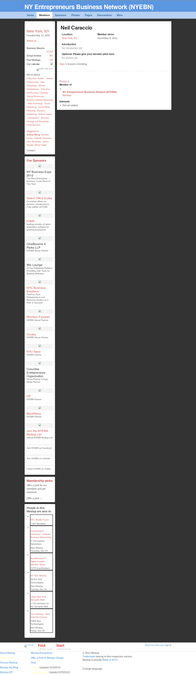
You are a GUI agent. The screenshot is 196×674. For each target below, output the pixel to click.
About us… (33, 40)
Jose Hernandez (34, 141)
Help (157, 645)
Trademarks (89, 656)
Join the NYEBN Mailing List (37, 432)
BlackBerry (34, 413)
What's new (150, 645)
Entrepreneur (33, 118)
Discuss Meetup (8, 662)
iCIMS (31, 221)
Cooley (31, 334)
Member (67, 95)
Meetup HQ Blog (9, 667)
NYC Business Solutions (36, 289)
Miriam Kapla (40, 145)
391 (40, 55)
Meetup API (6, 672)
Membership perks (40, 480)
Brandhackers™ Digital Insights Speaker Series (38, 561)
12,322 (40, 50)
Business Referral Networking (40, 100)
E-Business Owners (35, 78)
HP (29, 396)
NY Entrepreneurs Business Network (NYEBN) (90, 92)
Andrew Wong (33, 135)
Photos (75, 15)
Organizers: (33, 131)
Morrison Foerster (38, 317)
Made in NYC (109, 660)
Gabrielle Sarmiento (42, 138)
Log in (162, 645)
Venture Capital (45, 114)
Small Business (34, 125)
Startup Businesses (35, 96)
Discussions (104, 15)
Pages (88, 15)
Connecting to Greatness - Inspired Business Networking (40, 534)
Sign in (63, 64)
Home (30, 15)
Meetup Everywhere (42, 653)
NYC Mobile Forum (39, 520)
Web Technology (35, 103)
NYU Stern (34, 351)
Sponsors (60, 15)
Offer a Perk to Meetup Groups (47, 658)
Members (44, 15)
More (120, 15)
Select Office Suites (39, 198)
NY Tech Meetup (38, 575)
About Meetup (7, 653)
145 (40, 60)
